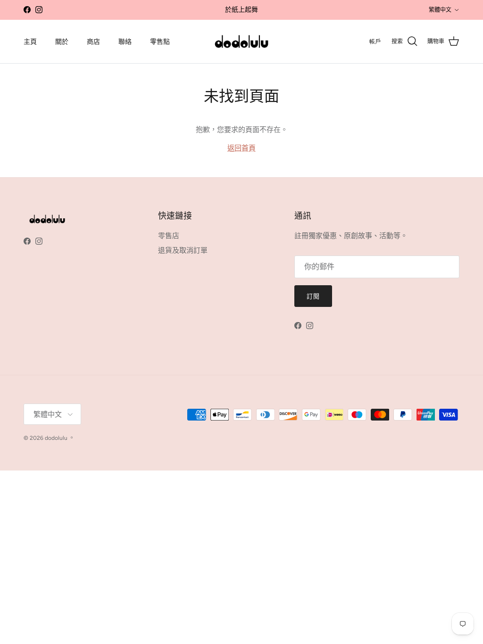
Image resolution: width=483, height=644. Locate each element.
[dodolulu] (241, 41)
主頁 (30, 42)
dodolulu (56, 438)
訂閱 (313, 296)
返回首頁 (241, 148)
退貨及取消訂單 (183, 250)
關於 (61, 42)
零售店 (168, 235)
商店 (93, 42)
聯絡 (125, 42)
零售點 (160, 42)
